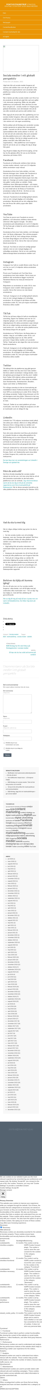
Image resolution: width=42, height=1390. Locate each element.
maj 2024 (10, 869)
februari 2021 (12, 930)
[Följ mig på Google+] (21, 1154)
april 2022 (11, 908)
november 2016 (12, 1053)
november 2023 (12, 878)
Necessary (6, 1227)
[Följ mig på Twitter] (9, 1142)
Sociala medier (13, 634)
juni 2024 (10, 866)
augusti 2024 (12, 864)
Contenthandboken (9, 27)
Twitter (14, 846)
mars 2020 (11, 955)
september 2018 (13, 999)
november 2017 (12, 1023)
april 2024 (11, 871)
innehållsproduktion (12, 828)
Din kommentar (8, 691)
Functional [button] (3, 1328)
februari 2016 (12, 1075)
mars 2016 (11, 1072)
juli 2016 (10, 1063)
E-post (9, 726)
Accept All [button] (15, 1188)
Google (9, 823)
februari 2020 (12, 957)
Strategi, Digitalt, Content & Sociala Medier (21, 5)
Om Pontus (6, 18)
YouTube (33, 846)
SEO (7, 838)
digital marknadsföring (14, 815)
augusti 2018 (12, 1001)
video (26, 846)
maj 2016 (10, 1068)
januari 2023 (11, 888)
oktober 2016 (12, 1055)
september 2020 (13, 942)
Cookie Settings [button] (5, 1188)
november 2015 (12, 1082)
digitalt (28, 814)
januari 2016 (11, 1077)
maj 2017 (10, 1038)
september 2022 (13, 898)
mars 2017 (11, 1043)
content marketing (15, 810)
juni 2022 (10, 903)
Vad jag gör (6, 22)
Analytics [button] (3, 1351)
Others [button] (2, 1377)
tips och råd (21, 844)
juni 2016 (10, 1065)
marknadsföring (11, 636)
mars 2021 (11, 927)
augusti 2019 (12, 972)
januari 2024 (11, 876)
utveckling (20, 846)
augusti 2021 (12, 920)
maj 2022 (10, 905)
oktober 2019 (12, 967)
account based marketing (13, 806)
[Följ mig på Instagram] (33, 1154)
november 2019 (12, 964)
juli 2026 (10, 859)
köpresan (8, 830)
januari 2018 (11, 1018)
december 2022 (12, 891)
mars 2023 (11, 883)
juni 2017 (10, 1036)
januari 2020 (11, 959)
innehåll (27, 825)
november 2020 (12, 937)
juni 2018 (10, 1006)
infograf (18, 825)
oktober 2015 (12, 1085)
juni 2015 (10, 1095)
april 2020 (11, 952)
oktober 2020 (12, 940)
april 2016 (11, 1070)
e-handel (16, 820)
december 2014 (12, 1109)
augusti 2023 (12, 881)
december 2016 (12, 1050)
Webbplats (6, 735)
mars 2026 (11, 861)
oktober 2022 (12, 896)
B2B (4, 636)
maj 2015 (10, 1097)
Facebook (26, 820)
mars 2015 (11, 1102)
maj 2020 (10, 950)
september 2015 (13, 1087)
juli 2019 (10, 974)
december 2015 (12, 1080)
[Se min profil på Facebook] (33, 1142)
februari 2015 (12, 1104)
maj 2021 (10, 923)
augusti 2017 (12, 1031)
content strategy (26, 812)
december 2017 (12, 1021)
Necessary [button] (4, 1225)
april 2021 (11, 925)
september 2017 (13, 1028)
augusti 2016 (12, 1060)
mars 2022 (11, 910)
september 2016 (13, 1058)
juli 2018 (10, 1004)
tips (14, 844)
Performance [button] (4, 1340)
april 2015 (11, 1099)
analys (30, 806)
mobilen (31, 833)
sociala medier (21, 636)
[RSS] (27, 1165)
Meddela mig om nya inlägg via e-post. (14, 749)
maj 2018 (10, 1009)
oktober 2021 (12, 918)
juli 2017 (10, 1033)
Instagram (22, 828)
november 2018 (12, 994)
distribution (9, 820)
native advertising (27, 835)
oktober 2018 (12, 996)
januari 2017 (11, 1048)
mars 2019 (11, 984)
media (27, 833)
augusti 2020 (12, 945)
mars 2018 (11, 1013)
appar (8, 809)
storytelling (26, 841)
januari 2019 (11, 989)
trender (9, 846)
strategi (9, 844)
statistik (29, 636)
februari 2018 (12, 1016)
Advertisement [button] (5, 1364)
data (33, 812)
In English (6, 36)
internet (29, 828)
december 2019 (12, 962)
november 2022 (12, 893)
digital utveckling (24, 817)
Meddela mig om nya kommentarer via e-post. (12, 743)
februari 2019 (12, 986)
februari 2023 (12, 886)
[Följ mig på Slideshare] (15, 1165)
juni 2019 (10, 977)
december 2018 (12, 991)
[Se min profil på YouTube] (9, 1154)
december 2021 (12, 915)
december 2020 (12, 935)
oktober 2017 (12, 1026)
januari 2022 (11, 913)
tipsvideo (30, 844)
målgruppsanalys (12, 836)
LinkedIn (14, 830)
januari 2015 (11, 1107)
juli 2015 (10, 1092)
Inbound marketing (18, 823)
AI (20, 806)
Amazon (24, 806)
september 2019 (13, 969)
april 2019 (11, 982)
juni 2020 (10, 947)
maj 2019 (10, 979)
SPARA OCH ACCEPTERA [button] (9, 1389)
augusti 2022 (12, 900)
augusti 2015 (12, 1090)
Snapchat (13, 838)
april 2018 (11, 1011)
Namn (6, 717)
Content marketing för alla (11, 32)
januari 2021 (11, 932)
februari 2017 (12, 1045)
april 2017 (11, 1041)
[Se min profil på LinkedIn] (21, 1142)
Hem (4, 13)
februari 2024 (12, 874)
